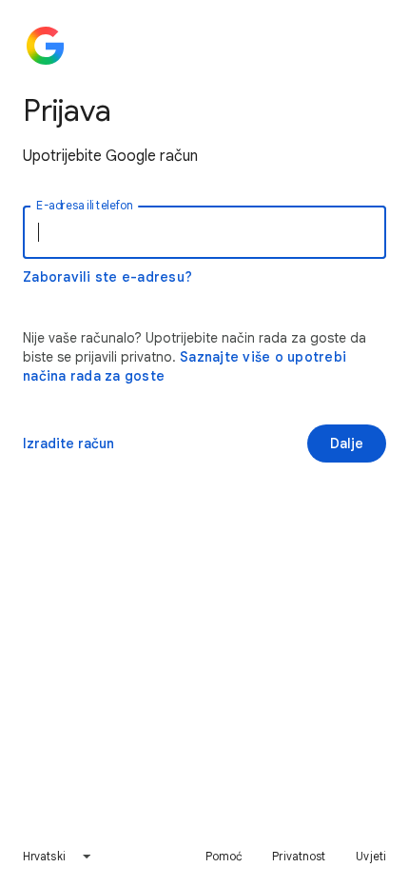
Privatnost (298, 856)
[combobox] (57, 856)
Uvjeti (371, 856)
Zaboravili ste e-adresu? (107, 277)
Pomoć (224, 856)
